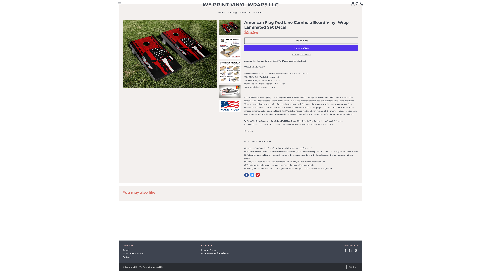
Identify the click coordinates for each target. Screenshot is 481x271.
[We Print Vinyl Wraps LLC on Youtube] (356, 252)
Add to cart (301, 40)
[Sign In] (353, 4)
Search (126, 250)
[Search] (357, 4)
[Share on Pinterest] (258, 175)
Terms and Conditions (133, 253)
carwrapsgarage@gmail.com (215, 253)
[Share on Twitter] (252, 175)
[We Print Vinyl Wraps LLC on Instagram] (351, 252)
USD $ (351, 267)
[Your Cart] (361, 4)
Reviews (127, 257)
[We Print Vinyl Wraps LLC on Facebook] (345, 252)
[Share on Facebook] (246, 175)
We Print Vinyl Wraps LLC (150, 267)
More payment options (301, 54)
